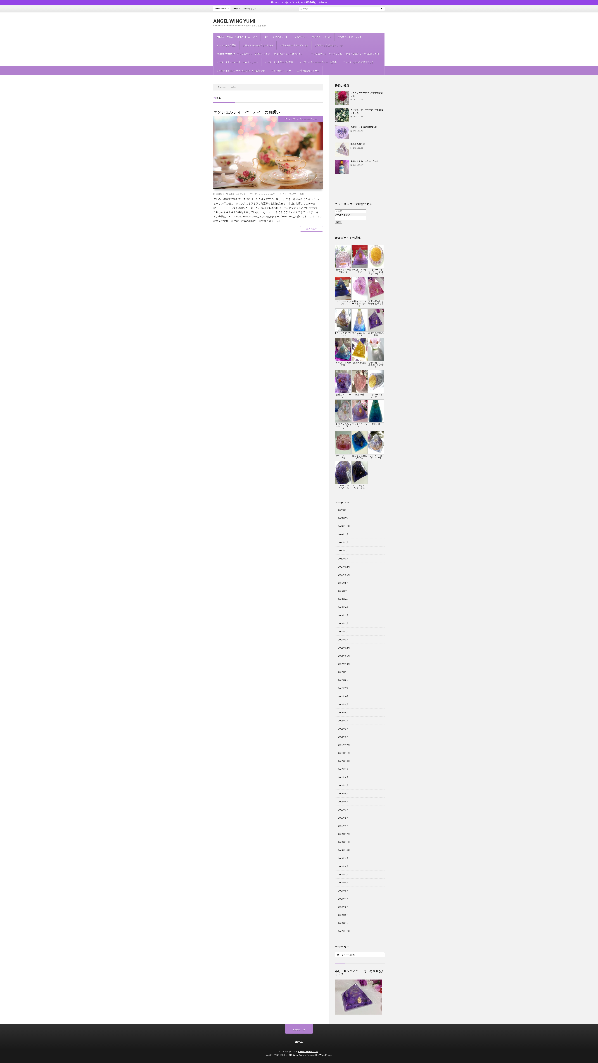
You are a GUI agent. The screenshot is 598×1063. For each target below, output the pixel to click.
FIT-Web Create (297, 1055)
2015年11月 (344, 753)
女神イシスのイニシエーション (365, 161)
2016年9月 (343, 672)
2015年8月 (343, 777)
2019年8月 (343, 583)
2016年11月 (344, 655)
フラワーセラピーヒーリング (329, 45)
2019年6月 (343, 599)
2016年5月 (343, 704)
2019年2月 (343, 623)
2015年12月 (344, 745)
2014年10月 (344, 850)
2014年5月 (343, 890)
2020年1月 (343, 558)
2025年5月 (343, 510)
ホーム (299, 1041)
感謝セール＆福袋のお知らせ (364, 127)
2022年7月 (343, 518)
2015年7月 (343, 785)
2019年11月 (344, 574)
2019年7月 (343, 591)
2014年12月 (344, 834)
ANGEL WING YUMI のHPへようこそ (237, 37)
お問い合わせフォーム (308, 70)
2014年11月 (344, 842)
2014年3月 (343, 907)
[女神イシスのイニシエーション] (342, 167)
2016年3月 (343, 720)
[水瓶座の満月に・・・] (342, 150)
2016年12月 (344, 647)
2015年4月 (343, 801)
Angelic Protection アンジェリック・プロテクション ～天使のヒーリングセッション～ (261, 53)
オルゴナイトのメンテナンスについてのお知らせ (241, 70)
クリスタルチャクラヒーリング (258, 45)
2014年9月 (343, 858)
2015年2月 (343, 817)
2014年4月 (343, 898)
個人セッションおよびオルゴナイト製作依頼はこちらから (299, 2)
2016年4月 (343, 712)
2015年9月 (343, 769)
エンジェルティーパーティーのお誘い (246, 112)
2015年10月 (344, 761)
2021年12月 (344, 526)
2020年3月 (343, 542)
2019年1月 (343, 631)
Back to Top (299, 1029)
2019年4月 (343, 607)
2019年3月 (343, 615)
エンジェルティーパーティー (302, 119)
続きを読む (311, 229)
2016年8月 (343, 680)
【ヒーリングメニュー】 (276, 37)
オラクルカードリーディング (294, 45)
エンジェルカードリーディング (249, 194)
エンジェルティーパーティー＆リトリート (237, 62)
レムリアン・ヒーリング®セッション (312, 37)
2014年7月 (343, 874)
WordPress (325, 1055)
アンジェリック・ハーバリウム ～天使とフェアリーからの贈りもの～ (346, 53)
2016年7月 (343, 688)
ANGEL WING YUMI (234, 21)
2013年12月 (344, 931)
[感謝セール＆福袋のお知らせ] (342, 132)
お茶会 (232, 194)
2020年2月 (343, 550)
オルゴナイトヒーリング (350, 37)
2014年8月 (343, 866)
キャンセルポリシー (281, 70)
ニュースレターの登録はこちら (358, 62)
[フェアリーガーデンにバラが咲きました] (342, 98)
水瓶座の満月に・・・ (361, 144)
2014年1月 (343, 923)
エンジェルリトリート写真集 (279, 62)
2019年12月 (344, 566)
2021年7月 (343, 534)
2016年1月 (343, 736)
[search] (382, 8)
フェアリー (294, 194)
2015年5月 (343, 793)
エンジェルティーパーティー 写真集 (318, 62)
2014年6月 (343, 882)
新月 (302, 194)
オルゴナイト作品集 (226, 45)
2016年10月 (344, 664)
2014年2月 (343, 915)
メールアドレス (343, 214)
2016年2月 (343, 728)
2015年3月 (343, 809)
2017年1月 (343, 639)
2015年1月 (343, 826)
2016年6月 (343, 696)
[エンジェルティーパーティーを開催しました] (342, 115)
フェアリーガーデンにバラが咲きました (312, 8)
